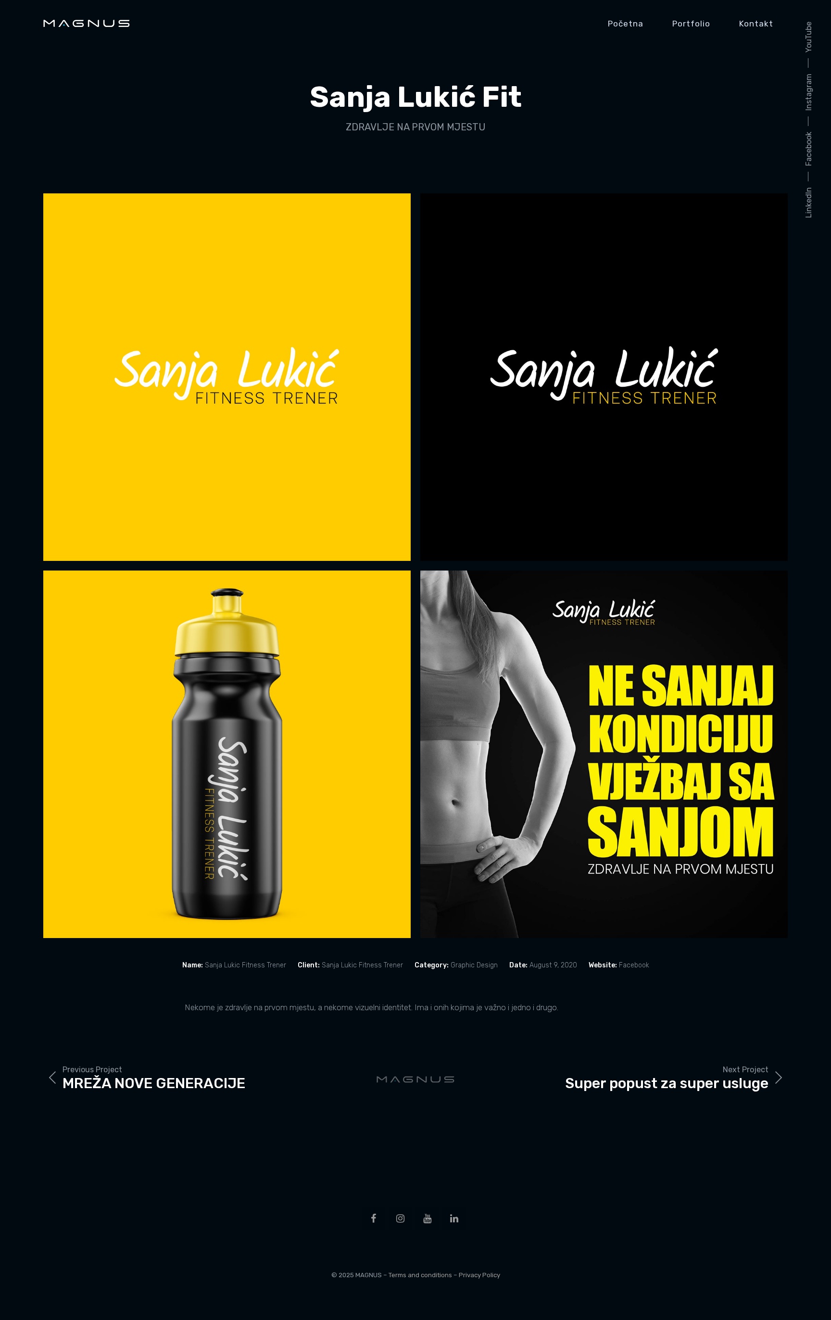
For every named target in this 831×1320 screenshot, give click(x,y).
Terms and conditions (420, 1275)
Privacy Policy (479, 1275)
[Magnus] (86, 23)
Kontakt (756, 23)
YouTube (808, 37)
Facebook (808, 149)
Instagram (808, 92)
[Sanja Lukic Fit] (604, 754)
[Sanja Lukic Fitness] (227, 377)
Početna (625, 23)
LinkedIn (808, 202)
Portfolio (691, 23)
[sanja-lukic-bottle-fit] (227, 754)
